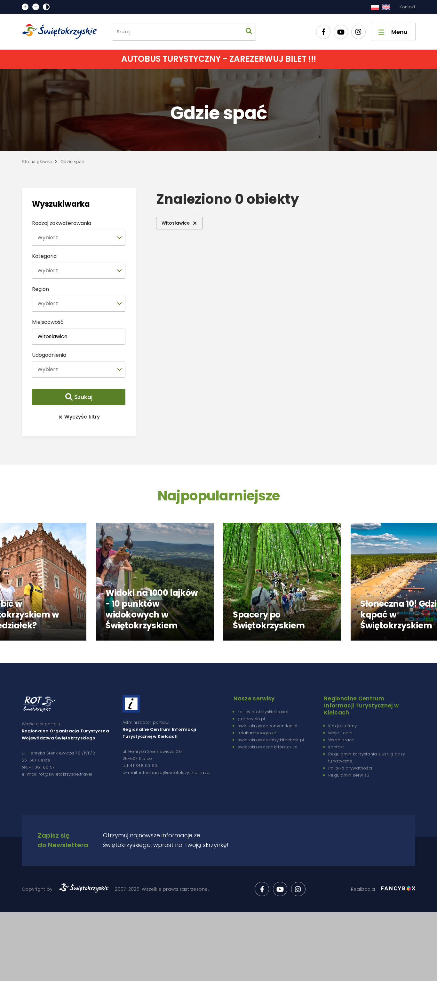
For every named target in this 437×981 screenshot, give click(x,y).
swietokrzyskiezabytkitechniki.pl (271, 740)
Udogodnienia (49, 355)
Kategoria (44, 256)
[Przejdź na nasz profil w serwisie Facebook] (323, 32)
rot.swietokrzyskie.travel (263, 712)
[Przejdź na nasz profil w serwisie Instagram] (358, 32)
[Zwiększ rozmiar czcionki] (25, 7)
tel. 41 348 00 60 (140, 765)
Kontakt (407, 7)
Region (40, 289)
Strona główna (37, 161)
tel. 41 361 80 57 (38, 767)
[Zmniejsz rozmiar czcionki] (35, 7)
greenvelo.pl (251, 719)
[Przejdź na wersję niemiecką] (386, 7)
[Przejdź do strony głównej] (62, 31)
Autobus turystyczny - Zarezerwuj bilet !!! (218, 59)
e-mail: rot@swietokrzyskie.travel (57, 774)
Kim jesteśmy (342, 726)
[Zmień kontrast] (46, 7)
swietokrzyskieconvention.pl (267, 726)
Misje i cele (340, 733)
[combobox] (78, 238)
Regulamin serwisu (348, 775)
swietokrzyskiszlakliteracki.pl (267, 747)
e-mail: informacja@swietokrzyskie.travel (167, 773)
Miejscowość (48, 322)
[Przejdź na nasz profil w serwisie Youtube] (341, 32)
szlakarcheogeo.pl (257, 733)
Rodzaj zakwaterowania (61, 223)
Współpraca (341, 740)
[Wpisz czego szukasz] (249, 31)
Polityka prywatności (350, 768)
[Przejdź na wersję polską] (375, 7)
